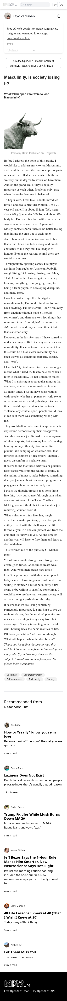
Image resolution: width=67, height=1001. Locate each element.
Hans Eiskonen (31, 153)
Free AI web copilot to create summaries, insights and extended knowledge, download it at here (32, 33)
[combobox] (37, 4)
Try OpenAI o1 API (44, 991)
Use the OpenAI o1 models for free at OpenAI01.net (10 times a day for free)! (32, 63)
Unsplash (50, 153)
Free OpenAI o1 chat (16, 991)
